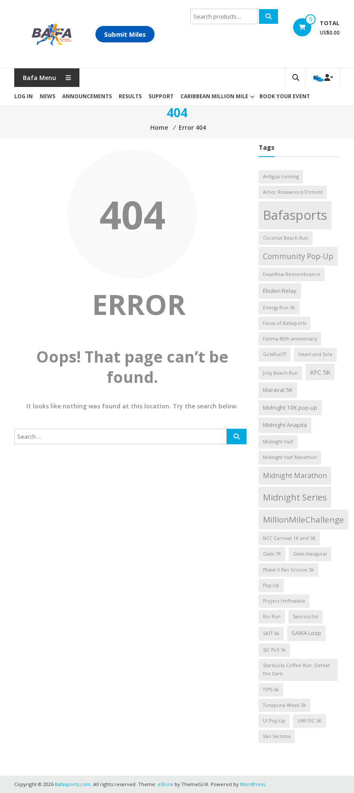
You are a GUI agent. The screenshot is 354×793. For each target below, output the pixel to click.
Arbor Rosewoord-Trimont (292, 192)
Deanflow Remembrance (291, 274)
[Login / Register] (322, 77)
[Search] (268, 16)
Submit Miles (125, 34)
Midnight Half (278, 442)
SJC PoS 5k (274, 650)
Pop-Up (271, 585)
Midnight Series (295, 497)
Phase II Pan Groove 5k (288, 570)
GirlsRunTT (274, 354)
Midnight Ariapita (285, 425)
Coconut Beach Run (285, 238)
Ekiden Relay (280, 291)
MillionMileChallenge (303, 519)
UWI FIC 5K (309, 721)
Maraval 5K (278, 390)
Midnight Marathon (295, 475)
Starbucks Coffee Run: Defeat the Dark (296, 669)
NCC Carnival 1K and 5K (289, 538)
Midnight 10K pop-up (290, 407)
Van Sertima (277, 736)
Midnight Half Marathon (290, 457)
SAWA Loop (306, 633)
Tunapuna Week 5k (284, 705)
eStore (165, 784)
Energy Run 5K (279, 308)
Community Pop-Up (298, 256)
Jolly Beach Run (280, 373)
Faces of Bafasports (284, 323)
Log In (23, 96)
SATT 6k (271, 633)
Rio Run (272, 616)
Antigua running (281, 176)
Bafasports (295, 215)
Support (161, 96)
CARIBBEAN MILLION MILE (214, 96)
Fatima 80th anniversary (290, 339)
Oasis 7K (272, 554)
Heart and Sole (315, 354)
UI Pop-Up (274, 721)
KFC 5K (320, 372)
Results (130, 96)
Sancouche (305, 616)
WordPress (252, 784)
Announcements (87, 96)
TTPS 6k (271, 690)
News (47, 96)
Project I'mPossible (284, 601)
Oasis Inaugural (310, 554)
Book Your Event (284, 96)
